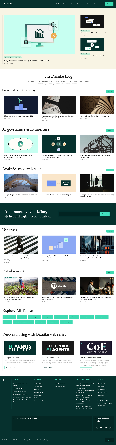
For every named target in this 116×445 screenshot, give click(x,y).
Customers (100, 395)
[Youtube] (96, 427)
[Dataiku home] (8, 4)
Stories (72, 3)
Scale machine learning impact (22, 397)
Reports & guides (100, 317)
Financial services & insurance (22, 322)
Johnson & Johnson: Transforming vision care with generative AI (85, 390)
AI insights (46, 317)
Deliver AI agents (18, 388)
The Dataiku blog (60, 386)
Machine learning (59, 317)
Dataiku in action (8, 317)
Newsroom (100, 398)
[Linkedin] (105, 427)
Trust (30, 439)
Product (58, 3)
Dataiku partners (102, 389)
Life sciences (39, 322)
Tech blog (73, 317)
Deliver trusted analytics (20, 394)
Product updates (86, 317)
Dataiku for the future (103, 401)
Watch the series (10, 367)
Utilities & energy (39, 395)
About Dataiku (101, 384)
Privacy (26, 439)
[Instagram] (110, 427)
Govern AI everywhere (19, 391)
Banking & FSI (38, 384)
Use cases (21, 317)
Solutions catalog (39, 401)
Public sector (38, 398)
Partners (6, 322)
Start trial (109, 3)
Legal (34, 439)
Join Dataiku (101, 386)
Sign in (88, 3)
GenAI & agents (34, 317)
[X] (101, 427)
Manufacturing (65, 322)
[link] (20, 356)
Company (79, 3)
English (109, 440)
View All (110, 91)
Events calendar (102, 392)
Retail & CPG (52, 322)
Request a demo (98, 3)
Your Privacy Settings (42, 439)
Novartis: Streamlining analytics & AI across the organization (83, 401)
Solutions (65, 3)
